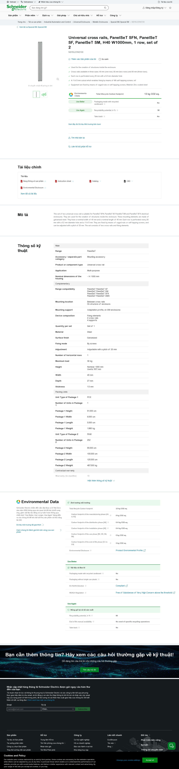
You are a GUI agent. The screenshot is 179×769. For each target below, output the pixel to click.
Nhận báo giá (45, 747)
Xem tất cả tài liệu (29, 194)
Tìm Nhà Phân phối (47, 750)
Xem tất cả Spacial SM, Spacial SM (33, 27)
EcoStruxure (112, 740)
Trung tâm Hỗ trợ (47, 740)
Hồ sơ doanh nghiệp (82, 743)
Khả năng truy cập (81, 750)
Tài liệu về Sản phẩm (15, 740)
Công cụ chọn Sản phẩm (16, 747)
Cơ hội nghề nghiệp (82, 740)
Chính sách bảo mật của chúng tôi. (41, 700)
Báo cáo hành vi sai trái (83, 747)
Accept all (150, 760)
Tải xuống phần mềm (15, 743)
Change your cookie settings (128, 760)
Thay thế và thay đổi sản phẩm (19, 750)
